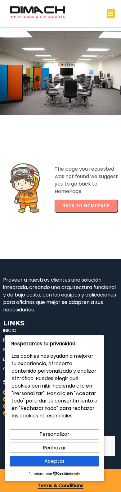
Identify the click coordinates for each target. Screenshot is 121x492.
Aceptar (54, 461)
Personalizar (54, 434)
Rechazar (54, 447)
